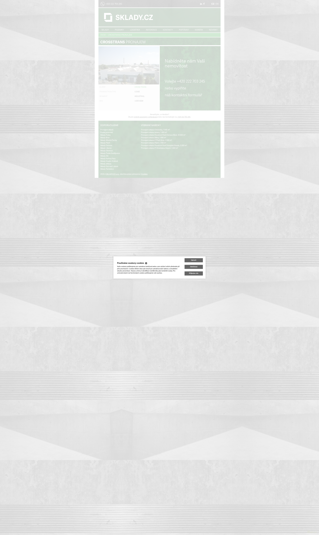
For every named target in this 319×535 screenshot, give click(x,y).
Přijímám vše (193, 273)
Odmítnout (193, 267)
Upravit (193, 260)
